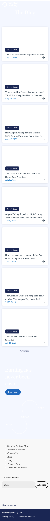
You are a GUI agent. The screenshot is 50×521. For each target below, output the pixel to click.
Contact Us (12, 453)
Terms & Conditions (17, 467)
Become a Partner (16, 449)
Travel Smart (12, 49)
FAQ (9, 460)
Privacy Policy (14, 464)
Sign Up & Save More (18, 446)
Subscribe (41, 484)
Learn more (13, 392)
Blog (9, 456)
